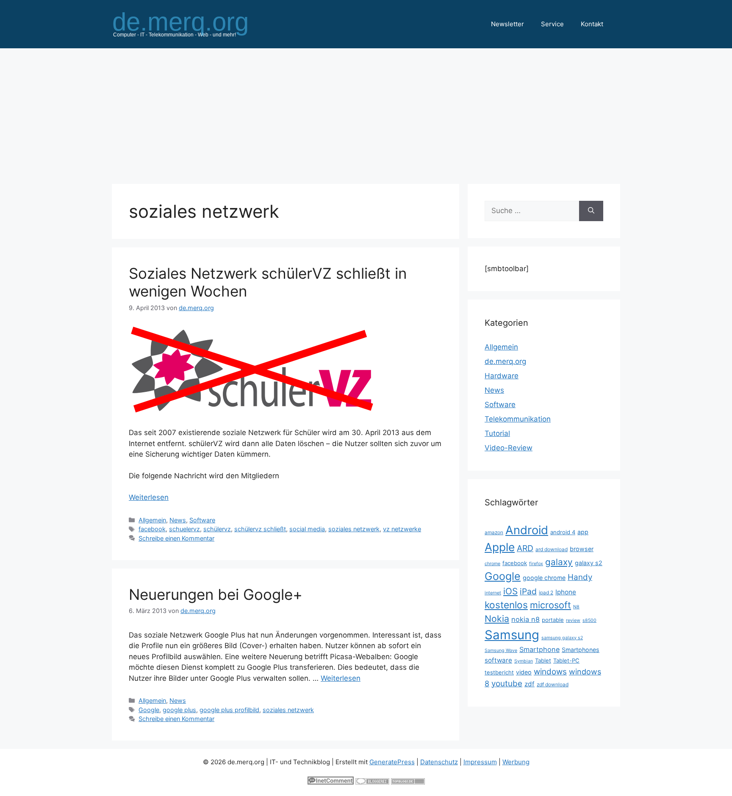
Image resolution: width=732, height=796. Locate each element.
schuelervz (184, 529)
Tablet (543, 660)
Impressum (480, 762)
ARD (525, 548)
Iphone (565, 592)
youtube (506, 683)
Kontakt (592, 24)
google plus (179, 709)
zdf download (552, 684)
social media (307, 529)
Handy (580, 577)
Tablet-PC (566, 660)
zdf (529, 684)
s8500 (589, 620)
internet (493, 593)
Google (149, 709)
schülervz (217, 529)
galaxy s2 (588, 562)
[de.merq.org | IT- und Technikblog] (190, 23)
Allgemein (152, 520)
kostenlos (506, 604)
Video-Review (508, 448)
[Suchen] (591, 211)
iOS (510, 591)
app (582, 531)
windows (550, 672)
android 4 (562, 532)
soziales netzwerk (354, 529)
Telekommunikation (518, 419)
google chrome (544, 577)
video (524, 672)
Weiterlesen (149, 497)
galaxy (559, 562)
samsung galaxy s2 (562, 638)
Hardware (501, 376)
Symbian (523, 661)
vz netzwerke (402, 529)
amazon (494, 532)
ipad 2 (546, 592)
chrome (492, 563)
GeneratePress (392, 762)
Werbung (516, 762)
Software (202, 520)
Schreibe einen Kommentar (176, 538)
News (177, 520)
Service (552, 24)
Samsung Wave (501, 650)
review (573, 620)
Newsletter (507, 24)
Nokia (497, 618)
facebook (152, 529)
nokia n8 (525, 619)
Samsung (512, 634)
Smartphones (580, 649)
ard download (551, 549)
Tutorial (497, 433)
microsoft (550, 604)
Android (526, 530)
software (498, 660)
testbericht (499, 672)
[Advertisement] (366, 112)
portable (553, 619)
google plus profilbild (229, 709)
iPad (528, 591)
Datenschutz (439, 762)
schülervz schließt (260, 529)
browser (581, 548)
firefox (536, 563)
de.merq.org (505, 361)
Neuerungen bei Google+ (215, 594)
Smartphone (539, 649)
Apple (500, 547)
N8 (576, 607)
